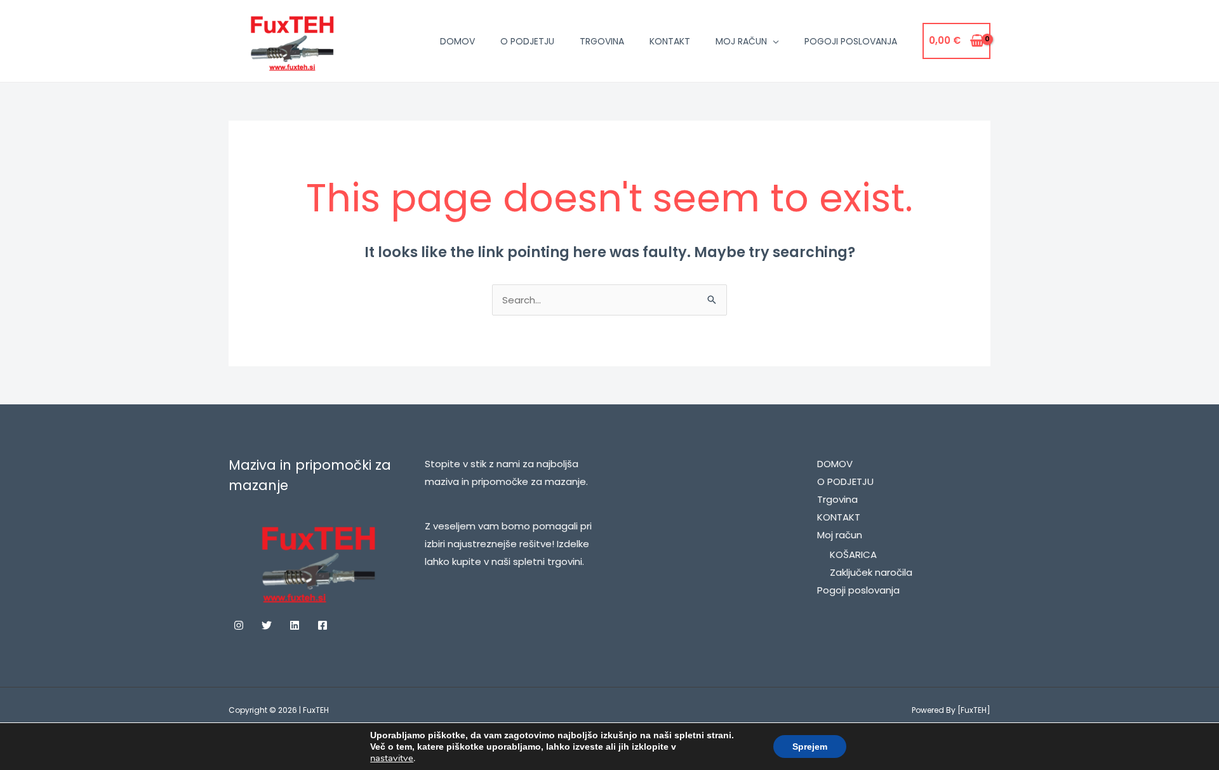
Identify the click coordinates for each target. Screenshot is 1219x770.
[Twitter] (266, 625)
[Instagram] (239, 625)
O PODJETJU (527, 41)
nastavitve (391, 758)
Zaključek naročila (871, 572)
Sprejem (809, 746)
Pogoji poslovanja (850, 41)
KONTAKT (669, 41)
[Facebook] (322, 625)
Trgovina (602, 41)
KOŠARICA (853, 554)
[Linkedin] (294, 625)
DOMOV (457, 41)
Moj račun (741, 41)
